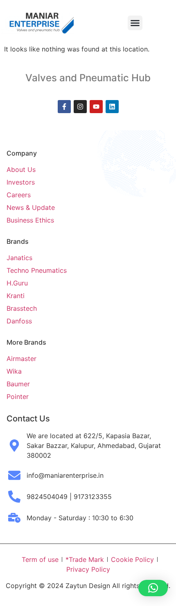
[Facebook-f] (64, 106)
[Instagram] (80, 106)
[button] (135, 23)
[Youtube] (96, 106)
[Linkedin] (112, 106)
